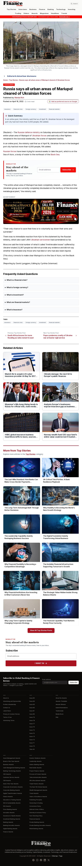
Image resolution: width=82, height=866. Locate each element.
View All (32, 749)
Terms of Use (7, 717)
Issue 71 (32, 743)
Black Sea (55, 154)
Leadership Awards (36, 761)
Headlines (55, 13)
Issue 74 (32, 733)
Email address (46, 679)
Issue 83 (32, 704)
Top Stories (11, 9)
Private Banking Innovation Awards (40, 825)
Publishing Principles (36, 800)
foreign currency (31, 109)
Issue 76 (32, 727)
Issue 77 (32, 723)
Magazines (44, 13)
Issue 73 (32, 736)
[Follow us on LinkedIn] (45, 860)
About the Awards (61, 698)
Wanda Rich (19, 98)
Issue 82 (32, 707)
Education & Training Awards (12, 800)
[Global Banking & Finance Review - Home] (21, 3)
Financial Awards (35, 819)
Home (5, 80)
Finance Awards (8, 832)
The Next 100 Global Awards (38, 787)
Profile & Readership (9, 704)
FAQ (57, 717)
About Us (6, 698)
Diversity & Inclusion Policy (38, 812)
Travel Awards (34, 793)
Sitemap (55, 856)
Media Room (59, 714)
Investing (71, 9)
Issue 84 (32, 701)
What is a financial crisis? (17, 280)
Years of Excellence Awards (38, 796)
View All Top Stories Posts (41, 630)
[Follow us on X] (49, 860)
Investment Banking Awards (11, 819)
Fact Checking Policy (36, 816)
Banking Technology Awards (12, 771)
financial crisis (18, 109)
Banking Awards (8, 822)
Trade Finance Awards (37, 783)
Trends (64, 13)
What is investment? (15, 295)
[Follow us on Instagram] (37, 860)
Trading (18, 13)
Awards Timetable (61, 701)
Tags (60, 856)
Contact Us (6, 707)
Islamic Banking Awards (37, 764)
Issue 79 (32, 717)
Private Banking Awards (37, 822)
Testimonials (59, 711)
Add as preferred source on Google (64, 101)
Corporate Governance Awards (13, 787)
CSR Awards (7, 780)
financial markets (54, 109)
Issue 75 (32, 730)
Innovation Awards (8, 812)
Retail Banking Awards (36, 828)
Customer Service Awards (11, 777)
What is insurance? (14, 310)
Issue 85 (32, 698)
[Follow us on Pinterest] (33, 860)
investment (42, 109)
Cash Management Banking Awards (14, 767)
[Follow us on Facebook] (41, 860)
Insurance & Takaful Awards (12, 816)
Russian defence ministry (29, 132)
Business (33, 9)
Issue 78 (32, 720)
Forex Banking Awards (10, 809)
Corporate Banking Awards (11, 790)
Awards (35, 13)
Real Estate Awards (36, 767)
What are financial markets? (18, 302)
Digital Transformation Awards (12, 793)
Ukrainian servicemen (40, 240)
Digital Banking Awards (10, 828)
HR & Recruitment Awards (37, 780)
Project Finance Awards (37, 771)
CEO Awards (7, 774)
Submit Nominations (62, 707)
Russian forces (9, 151)
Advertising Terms (8, 720)
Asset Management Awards (11, 758)
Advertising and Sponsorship (12, 701)
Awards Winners (61, 704)
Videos (26, 13)
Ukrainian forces (39, 136)
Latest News (7, 711)
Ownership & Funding (36, 803)
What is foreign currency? (17, 287)
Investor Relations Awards (38, 758)
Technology (61, 9)
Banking (51, 9)
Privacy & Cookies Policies (11, 714)
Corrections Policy (35, 806)
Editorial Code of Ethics (37, 809)
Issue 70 (32, 746)
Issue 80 (32, 714)
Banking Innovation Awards (11, 825)
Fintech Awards (8, 796)
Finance (42, 9)
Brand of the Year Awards (11, 761)
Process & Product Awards (38, 774)
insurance (7, 109)
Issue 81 (32, 711)
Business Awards (8, 764)
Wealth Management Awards (38, 790)
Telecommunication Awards (38, 777)
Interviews (22, 9)
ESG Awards (7, 806)
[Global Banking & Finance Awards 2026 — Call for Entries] (41, 211)
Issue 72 (32, 739)
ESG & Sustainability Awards (11, 803)
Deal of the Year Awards (10, 783)
